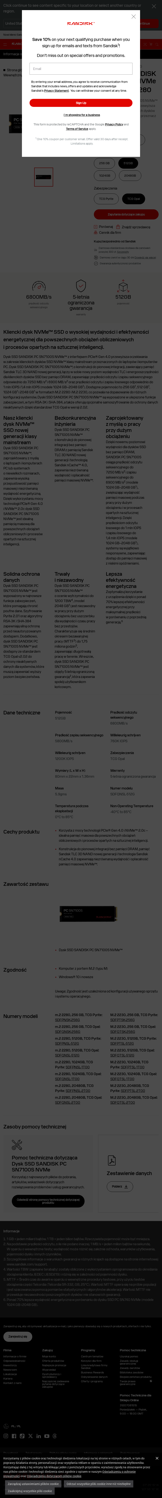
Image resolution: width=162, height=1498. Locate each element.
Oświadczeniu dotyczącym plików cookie (54, 1476)
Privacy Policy (114, 124)
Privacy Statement (56, 91)
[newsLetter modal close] (133, 17)
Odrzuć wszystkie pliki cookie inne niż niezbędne (99, 1484)
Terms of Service (77, 129)
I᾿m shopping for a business (82, 115)
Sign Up (81, 103)
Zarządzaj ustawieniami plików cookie (33, 1484)
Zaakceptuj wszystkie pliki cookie (30, 1491)
